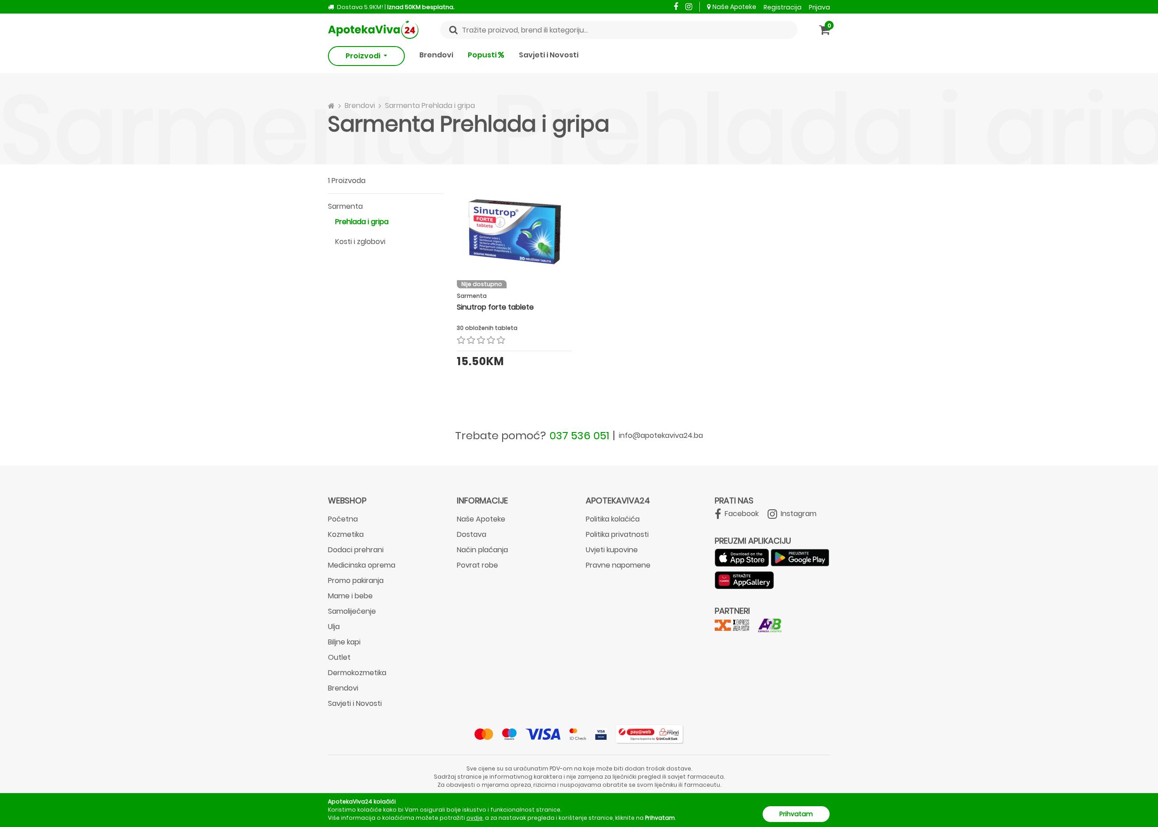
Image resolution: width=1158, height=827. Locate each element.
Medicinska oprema (361, 565)
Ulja (334, 626)
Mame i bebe (350, 596)
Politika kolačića (613, 519)
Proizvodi (364, 56)
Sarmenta (345, 206)
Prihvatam (796, 813)
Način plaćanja (482, 550)
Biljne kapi (344, 642)
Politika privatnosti (617, 534)
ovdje (474, 818)
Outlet (339, 657)
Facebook (741, 513)
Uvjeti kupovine (612, 550)
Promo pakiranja (356, 580)
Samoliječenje (352, 611)
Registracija (783, 7)
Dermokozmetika (357, 672)
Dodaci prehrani (356, 550)
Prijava (819, 7)
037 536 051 (579, 435)
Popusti (483, 55)
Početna (343, 519)
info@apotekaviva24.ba (661, 435)
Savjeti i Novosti (549, 55)
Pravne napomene (618, 565)
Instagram (797, 513)
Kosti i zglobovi (360, 241)
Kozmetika (346, 534)
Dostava (471, 534)
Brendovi (436, 55)
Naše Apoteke (734, 6)
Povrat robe (477, 565)
